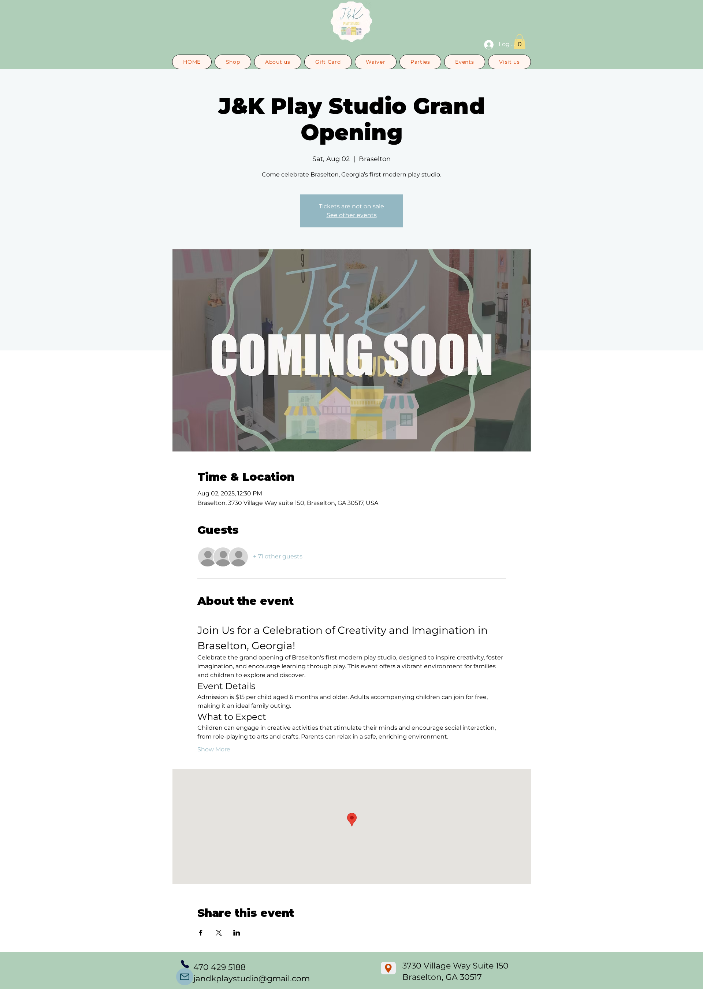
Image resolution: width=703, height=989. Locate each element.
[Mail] (184, 976)
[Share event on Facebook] (200, 933)
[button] (519, 41)
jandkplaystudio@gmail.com (251, 979)
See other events (352, 215)
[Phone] (185, 964)
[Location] (388, 968)
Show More (213, 749)
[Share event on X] (218, 933)
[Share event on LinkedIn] (236, 933)
